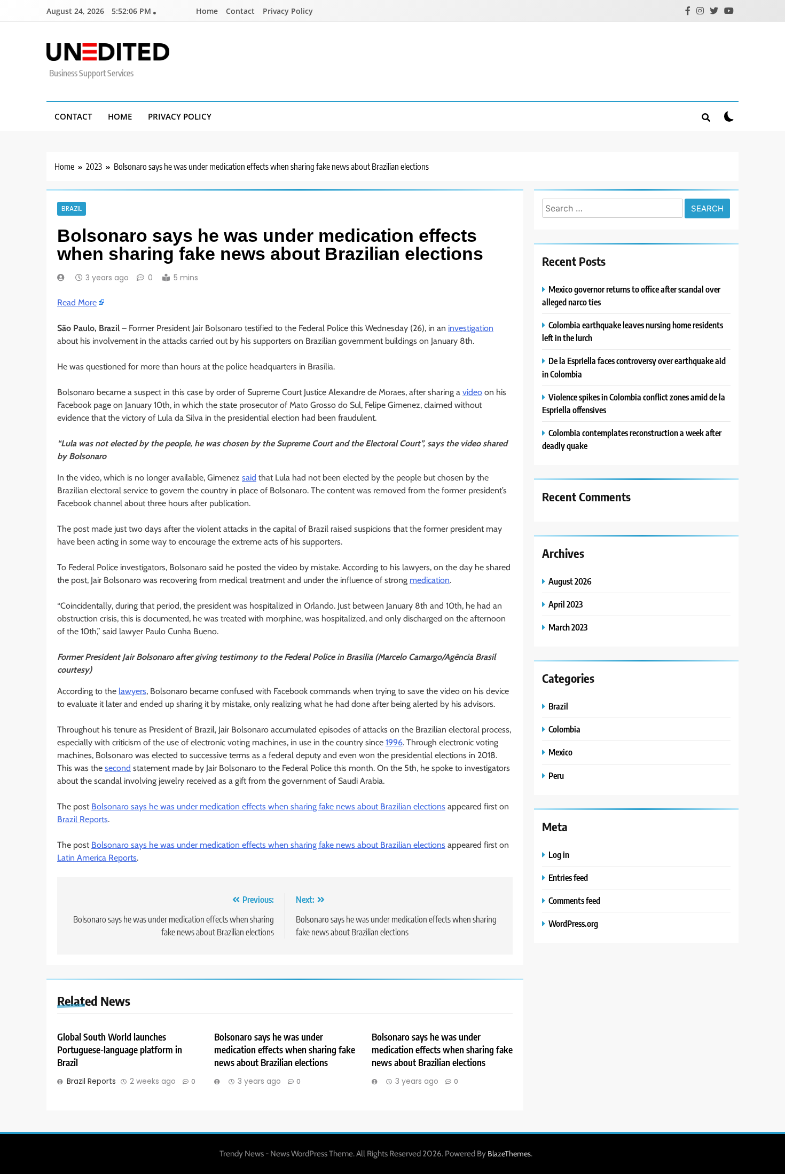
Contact (240, 11)
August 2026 (570, 581)
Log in (558, 854)
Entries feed (568, 877)
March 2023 (567, 627)
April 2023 (565, 604)
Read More (77, 302)
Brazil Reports (82, 819)
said (249, 477)
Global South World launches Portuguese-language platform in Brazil (119, 1049)
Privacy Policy (288, 11)
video (472, 392)
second (118, 768)
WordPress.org (573, 923)
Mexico (560, 752)
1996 (394, 742)
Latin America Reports (97, 858)
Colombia (564, 729)
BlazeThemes (509, 1154)
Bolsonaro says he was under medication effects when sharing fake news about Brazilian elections (268, 806)
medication (430, 580)
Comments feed (574, 900)
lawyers (132, 691)
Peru (556, 775)
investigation (470, 328)
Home (207, 11)
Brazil (71, 208)
